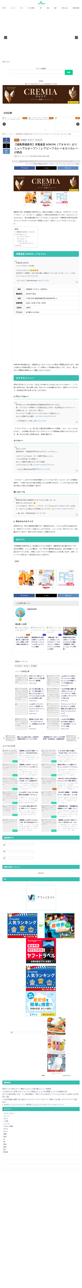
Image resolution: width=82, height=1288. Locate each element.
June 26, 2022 (41, 513)
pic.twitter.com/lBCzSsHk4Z (64, 509)
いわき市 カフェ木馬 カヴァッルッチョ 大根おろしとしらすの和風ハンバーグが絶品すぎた (35, 1091)
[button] (5, 37)
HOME (4, 8)
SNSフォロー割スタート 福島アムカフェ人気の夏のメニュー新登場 (26, 1089)
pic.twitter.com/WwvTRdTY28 (43, 464)
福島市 (24, 140)
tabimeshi (32, 609)
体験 (55, 8)
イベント (6, 1116)
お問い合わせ (64, 8)
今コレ (5, 1131)
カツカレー (23, 238)
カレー (32, 140)
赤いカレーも (23, 241)
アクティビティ (9, 1113)
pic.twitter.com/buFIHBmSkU (46, 416)
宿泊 (5, 1136)
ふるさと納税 (8, 1126)
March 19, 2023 (44, 469)
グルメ (21, 8)
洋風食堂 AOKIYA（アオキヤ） (26, 232)
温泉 (5, 1144)
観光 (48, 8)
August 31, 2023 (43, 280)
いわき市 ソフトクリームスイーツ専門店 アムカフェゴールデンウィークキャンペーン (33, 1104)
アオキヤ (39, 140)
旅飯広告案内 (76, 8)
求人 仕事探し (31, 8)
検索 (68, 72)
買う (41, 8)
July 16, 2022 (41, 421)
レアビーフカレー (25, 236)
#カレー (68, 273)
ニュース (13, 8)
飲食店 (5, 1152)
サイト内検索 (41, 68)
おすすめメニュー (21, 234)
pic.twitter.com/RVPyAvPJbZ (28, 276)
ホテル (5, 1129)
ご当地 (5, 1121)
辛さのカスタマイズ (27, 243)
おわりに (19, 245)
